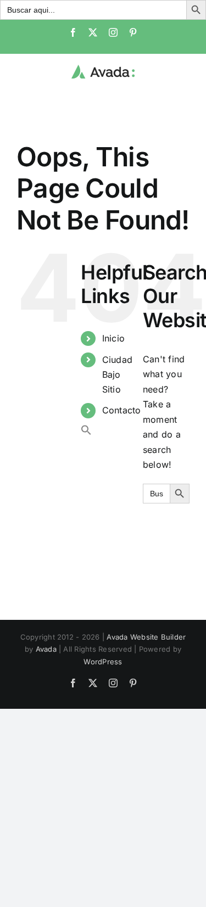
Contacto (121, 410)
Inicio (113, 338)
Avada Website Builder (146, 636)
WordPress (102, 661)
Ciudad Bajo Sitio (117, 374)
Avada (46, 649)
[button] (86, 432)
